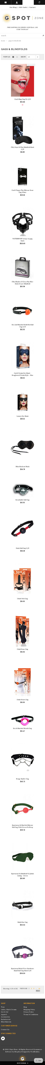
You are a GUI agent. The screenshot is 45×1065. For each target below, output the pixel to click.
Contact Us (5, 1029)
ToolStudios (35, 1052)
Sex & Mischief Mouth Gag (22, 728)
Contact (32, 7)
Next (38, 991)
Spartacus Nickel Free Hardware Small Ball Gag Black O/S (22, 970)
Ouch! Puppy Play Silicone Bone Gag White (22, 191)
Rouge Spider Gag (22, 779)
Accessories (5, 1017)
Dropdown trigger (17, 2)
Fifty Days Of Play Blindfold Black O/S (22, 148)
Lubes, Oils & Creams (9, 1009)
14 (39, 988)
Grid (13, 57)
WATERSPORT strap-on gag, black (22, 240)
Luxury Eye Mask (22, 416)
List (17, 57)
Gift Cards (23, 7)
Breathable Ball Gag (22, 500)
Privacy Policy (29, 1012)
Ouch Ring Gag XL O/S (22, 99)
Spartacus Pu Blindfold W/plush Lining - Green (22, 875)
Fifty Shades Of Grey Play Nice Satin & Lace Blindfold (22, 283)
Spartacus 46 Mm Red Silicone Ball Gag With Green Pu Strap (22, 826)
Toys (2, 1007)
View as (6, 57)
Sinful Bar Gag (23, 922)
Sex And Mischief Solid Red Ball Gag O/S (22, 326)
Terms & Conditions (31, 1014)
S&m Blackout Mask (22, 467)
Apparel (4, 1014)
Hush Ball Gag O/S (22, 548)
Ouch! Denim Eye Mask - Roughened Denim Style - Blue (22, 374)
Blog (25, 1007)
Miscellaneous (6, 1022)
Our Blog (13, 7)
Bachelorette (6, 1019)
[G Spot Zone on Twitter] (3, 1038)
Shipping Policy (29, 1009)
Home (3, 41)
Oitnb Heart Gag (22, 700)
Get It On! (4, 1012)
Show (23, 57)
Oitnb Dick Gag (22, 599)
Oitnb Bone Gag (22, 649)
